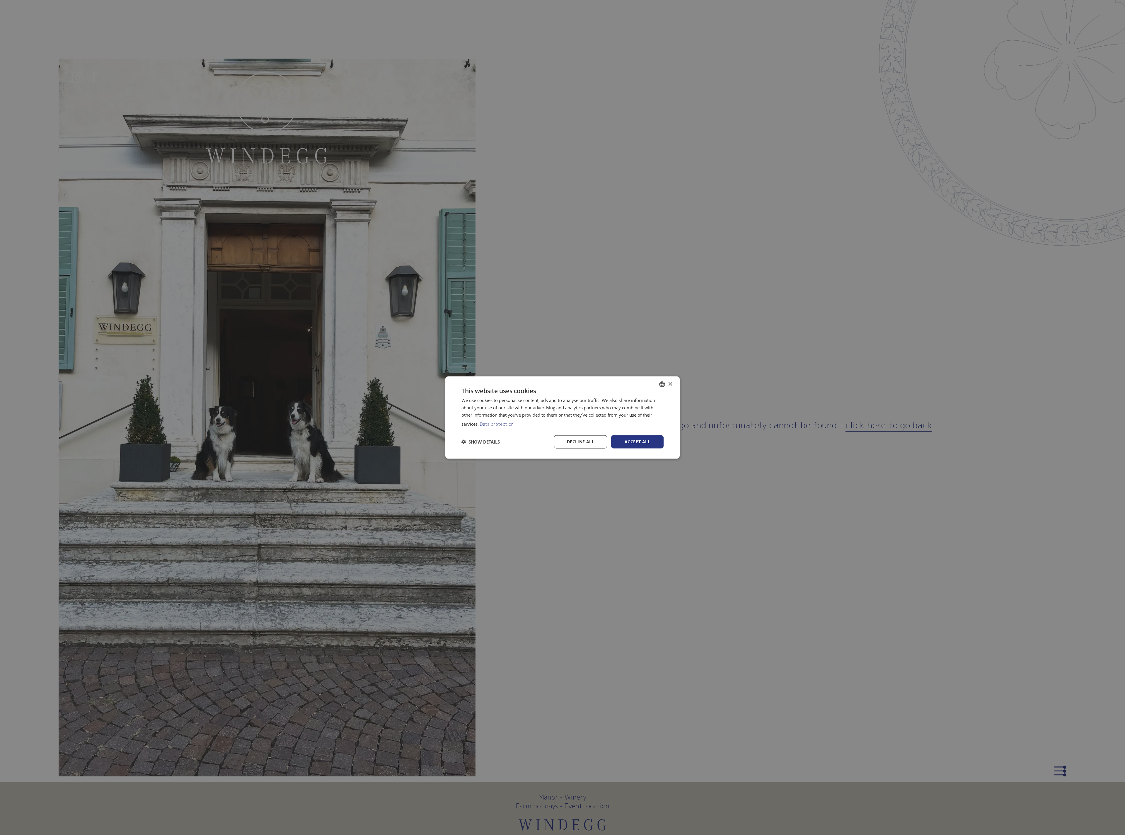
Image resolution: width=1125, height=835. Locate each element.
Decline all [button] (580, 441)
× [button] (670, 384)
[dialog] (562, 417)
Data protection (497, 424)
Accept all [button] (637, 441)
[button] (480, 442)
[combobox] (662, 384)
